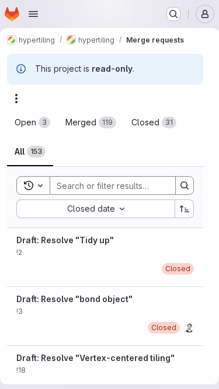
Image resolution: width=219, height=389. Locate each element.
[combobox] (95, 208)
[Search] (184, 185)
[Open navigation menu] (33, 14)
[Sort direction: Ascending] (184, 208)
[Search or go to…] (173, 14)
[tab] (32, 122)
